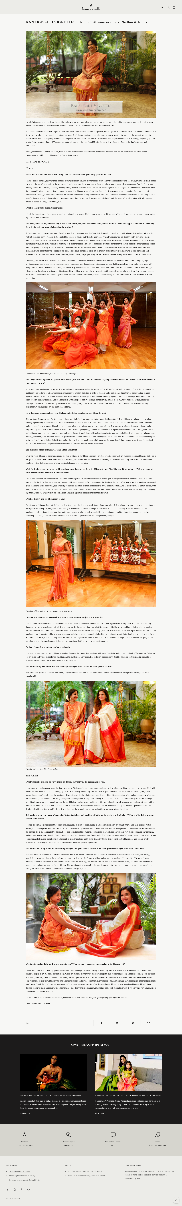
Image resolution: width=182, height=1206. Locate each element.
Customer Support (68, 1141)
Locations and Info (25, 1145)
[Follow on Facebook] (7, 1189)
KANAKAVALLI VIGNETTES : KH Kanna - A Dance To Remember (50, 1095)
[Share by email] (148, 1023)
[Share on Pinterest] (133, 1023)
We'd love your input (157, 1145)
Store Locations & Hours (19, 1171)
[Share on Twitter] (117, 1023)
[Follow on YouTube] (28, 1189)
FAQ (113, 1145)
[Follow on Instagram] (14, 1189)
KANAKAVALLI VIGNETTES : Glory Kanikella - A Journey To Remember (128, 1095)
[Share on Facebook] (101, 1023)
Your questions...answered (113, 1141)
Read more (25, 1113)
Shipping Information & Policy (22, 1176)
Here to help (69, 1145)
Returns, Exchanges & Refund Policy (25, 1180)
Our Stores (24, 1141)
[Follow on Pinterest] (21, 1189)
